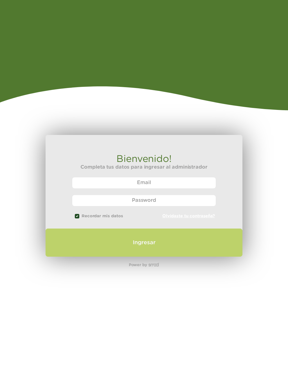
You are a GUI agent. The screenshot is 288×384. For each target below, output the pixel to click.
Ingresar (144, 242)
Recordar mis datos (102, 216)
